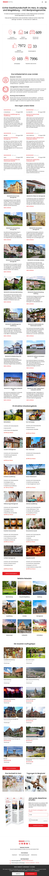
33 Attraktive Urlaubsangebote (24, 406)
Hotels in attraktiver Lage (24, 34)
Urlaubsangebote (32, 48)
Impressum (14, 855)
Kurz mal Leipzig (30, 422)
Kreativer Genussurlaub (10, 531)
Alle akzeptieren (30, 873)
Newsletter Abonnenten (31, 60)
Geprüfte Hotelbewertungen (20, 48)
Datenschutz (34, 855)
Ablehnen (18, 873)
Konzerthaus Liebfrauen (31, 719)
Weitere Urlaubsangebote (11, 573)
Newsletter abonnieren (38, 825)
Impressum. (37, 870)
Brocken (5, 758)
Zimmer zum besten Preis (37, 34)
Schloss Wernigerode (30, 699)
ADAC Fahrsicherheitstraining (32, 679)
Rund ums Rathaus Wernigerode (11, 719)
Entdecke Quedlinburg (9, 476)
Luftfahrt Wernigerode (9, 558)
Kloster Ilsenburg (7, 679)
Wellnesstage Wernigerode (11, 504)
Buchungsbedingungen (24, 855)
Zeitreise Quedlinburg (31, 504)
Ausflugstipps (18, 60)
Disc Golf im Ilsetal (30, 659)
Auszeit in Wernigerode (10, 449)
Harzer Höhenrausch (31, 476)
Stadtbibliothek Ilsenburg (9, 659)
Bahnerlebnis (7, 422)
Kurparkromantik (30, 558)
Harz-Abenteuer (30, 449)
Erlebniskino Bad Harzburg (9, 699)
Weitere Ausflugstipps (11, 768)
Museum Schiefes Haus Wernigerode (12, 739)
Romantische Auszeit (31, 531)
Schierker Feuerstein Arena (32, 739)
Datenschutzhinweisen (23, 870)
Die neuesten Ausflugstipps (24, 644)
